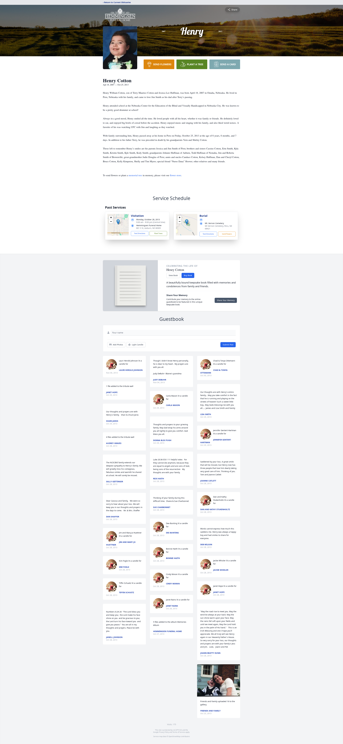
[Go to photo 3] (214, 695)
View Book (173, 275)
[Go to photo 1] (211, 695)
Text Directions (139, 233)
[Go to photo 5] (217, 695)
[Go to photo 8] (222, 695)
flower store (175, 175)
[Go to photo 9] (224, 695)
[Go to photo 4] (216, 695)
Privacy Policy (164, 732)
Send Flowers (227, 234)
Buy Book (188, 275)
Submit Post (228, 344)
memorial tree (135, 175)
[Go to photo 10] (225, 695)
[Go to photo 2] (212, 695)
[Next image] (237, 680)
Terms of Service (179, 732)
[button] (118, 222)
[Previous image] (199, 680)
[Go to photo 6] (219, 695)
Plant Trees (158, 233)
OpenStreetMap (174, 736)
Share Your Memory (226, 300)
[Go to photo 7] (220, 695)
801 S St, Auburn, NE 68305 (148, 228)
